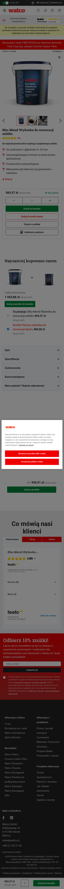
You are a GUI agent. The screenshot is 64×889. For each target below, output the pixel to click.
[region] (32, 444)
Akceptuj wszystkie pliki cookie (32, 453)
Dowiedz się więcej (26, 445)
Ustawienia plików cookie (32, 462)
